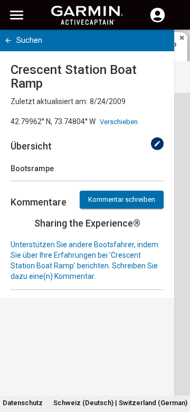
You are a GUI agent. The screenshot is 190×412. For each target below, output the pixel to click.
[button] (177, 364)
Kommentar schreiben (121, 199)
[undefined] (157, 143)
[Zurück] (8, 40)
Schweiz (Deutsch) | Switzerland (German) (120, 403)
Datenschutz (23, 403)
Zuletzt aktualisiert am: (49, 101)
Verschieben (119, 122)
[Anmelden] (157, 21)
